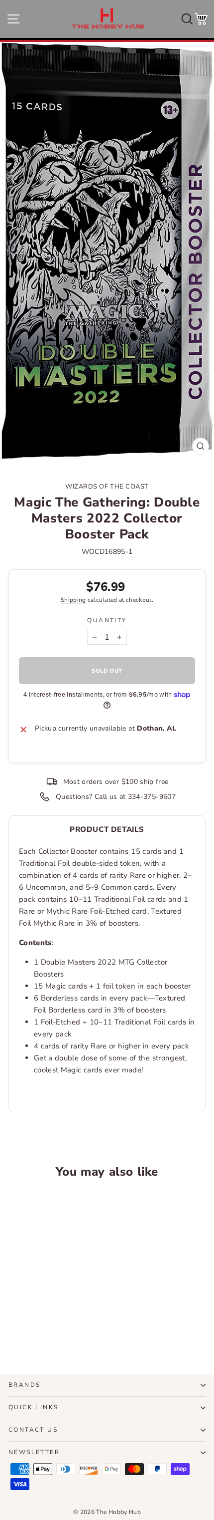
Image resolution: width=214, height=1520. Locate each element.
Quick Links (33, 1407)
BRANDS (24, 1385)
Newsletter (34, 1452)
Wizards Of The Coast (106, 486)
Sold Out (46, 1329)
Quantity (106, 620)
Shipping (73, 600)
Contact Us (33, 1430)
